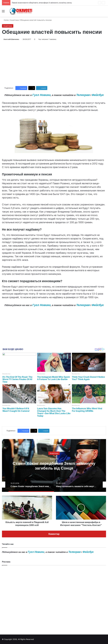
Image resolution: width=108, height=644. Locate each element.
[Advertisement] (54, 63)
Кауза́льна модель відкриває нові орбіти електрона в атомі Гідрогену (41, 3)
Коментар (54, 534)
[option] (54, 465)
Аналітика (14, 20)
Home (6, 20)
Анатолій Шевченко (11, 39)
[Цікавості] (21, 11)
